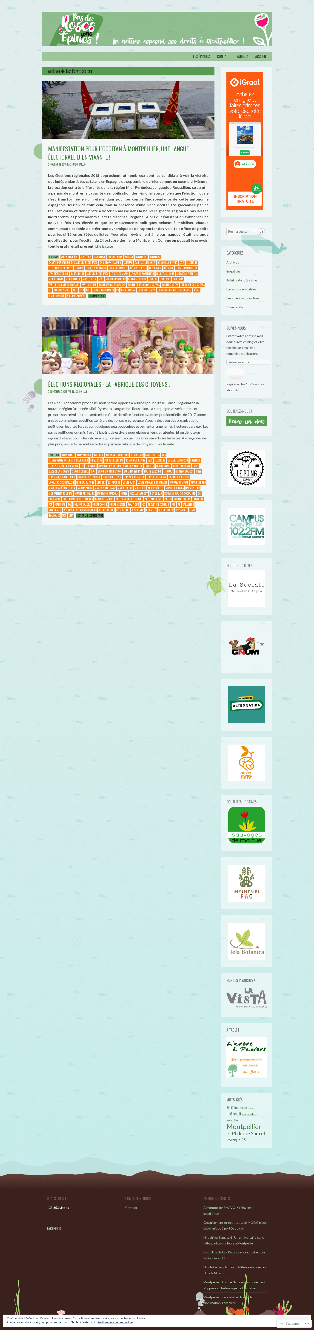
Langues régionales (97, 273)
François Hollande (96, 268)
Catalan (129, 257)
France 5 (149, 466)
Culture (127, 262)
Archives (53, 257)
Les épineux (201, 56)
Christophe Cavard (110, 262)
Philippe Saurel (62, 290)
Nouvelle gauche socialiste (179, 493)
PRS (173, 504)
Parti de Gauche (104, 499)
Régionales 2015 (146, 290)
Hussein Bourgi (184, 471)
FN (82, 466)
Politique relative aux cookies (115, 1322)
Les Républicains (165, 273)
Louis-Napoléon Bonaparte (152, 482)
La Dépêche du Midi (179, 477)
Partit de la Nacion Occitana (144, 285)
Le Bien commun (119, 273)
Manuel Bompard (179, 482)
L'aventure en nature (241, 289)
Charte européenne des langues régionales (73, 262)
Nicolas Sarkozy (139, 493)
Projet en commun (103, 290)
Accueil (260, 56)
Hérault (168, 268)
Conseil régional (113, 460)
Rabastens (188, 504)
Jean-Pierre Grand (59, 273)
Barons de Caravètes (117, 455)
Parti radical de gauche (112, 285)
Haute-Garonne (152, 471)
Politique (133, 504)
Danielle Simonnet (145, 262)
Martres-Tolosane (105, 488)
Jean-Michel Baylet (134, 477)
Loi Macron (114, 482)
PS (117, 290)
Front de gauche (118, 268)
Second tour (165, 510)
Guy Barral (155, 268)
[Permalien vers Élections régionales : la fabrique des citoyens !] (128, 372)
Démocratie (239, 1107)
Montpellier (89, 279)
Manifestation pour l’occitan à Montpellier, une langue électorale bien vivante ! (118, 152)
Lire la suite (106, 246)
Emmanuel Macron (178, 460)
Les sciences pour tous (243, 298)
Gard (195, 466)
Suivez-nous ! (237, 328)
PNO (75, 290)
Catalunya (154, 257)
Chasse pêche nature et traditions (68, 460)
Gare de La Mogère (59, 471)
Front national (181, 466)
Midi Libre (140, 488)
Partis (168, 499)
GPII (93, 471)
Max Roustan (125, 488)
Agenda (242, 56)
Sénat (197, 290)
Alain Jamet (68, 455)
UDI (64, 515)
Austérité (85, 257)
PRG (88, 290)
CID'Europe (96, 460)
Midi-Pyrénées (155, 488)
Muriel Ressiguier (116, 279)
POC (82, 290)
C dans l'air (137, 455)
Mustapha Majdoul (107, 493)
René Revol (137, 510)
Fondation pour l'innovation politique (120, 466)
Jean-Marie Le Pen (112, 477)
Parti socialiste (153, 499)
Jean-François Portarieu (62, 477)
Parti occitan (89, 285)
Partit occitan (170, 285)
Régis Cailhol (106, 510)
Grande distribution (109, 471)
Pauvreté (198, 499)
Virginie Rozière (76, 296)
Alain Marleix (84, 455)
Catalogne (141, 257)
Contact (223, 56)
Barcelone (99, 257)
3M (228, 1107)
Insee (198, 471)
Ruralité (151, 510)
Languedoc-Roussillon (61, 482)
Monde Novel (56, 279)
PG (50, 290)
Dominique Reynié (167, 262)
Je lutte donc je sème (241, 280)
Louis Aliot (129, 482)
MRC (101, 279)
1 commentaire (97, 296)
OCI (199, 493)
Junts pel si (77, 273)
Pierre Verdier (117, 504)
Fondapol (91, 466)
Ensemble (195, 460)
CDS (164, 455)
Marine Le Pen (198, 482)
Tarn (192, 510)
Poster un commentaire (89, 515)
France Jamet (163, 466)
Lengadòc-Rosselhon (142, 273)
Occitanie (165, 279)
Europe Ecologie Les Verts (63, 466)
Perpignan (60, 504)
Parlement (54, 499)
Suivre (235, 373)
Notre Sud (156, 493)
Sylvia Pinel (181, 510)
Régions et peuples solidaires (174, 290)
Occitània (178, 279)
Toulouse (54, 515)
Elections (191, 262)
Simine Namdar (57, 296)
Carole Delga (115, 257)
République (122, 510)
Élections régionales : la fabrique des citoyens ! (109, 384)
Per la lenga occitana (193, 285)
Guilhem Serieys (133, 471)
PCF (50, 504)
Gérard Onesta (138, 268)
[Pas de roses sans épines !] (157, 29)
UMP (71, 515)
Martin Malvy (84, 488)
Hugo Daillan (78, 164)
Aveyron (98, 455)
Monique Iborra (175, 488)
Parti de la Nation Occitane (64, 285)
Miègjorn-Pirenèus (187, 273)
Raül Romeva (128, 290)
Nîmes (124, 493)
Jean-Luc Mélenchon (186, 268)
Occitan (153, 279)
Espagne (79, 268)
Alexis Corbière (69, 257)
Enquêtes (54, 455)
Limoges (101, 482)
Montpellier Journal (60, 493)
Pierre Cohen (99, 504)
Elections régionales (60, 268)
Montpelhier (73, 279)
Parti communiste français (78, 499)
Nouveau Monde (137, 279)
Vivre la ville (234, 307)
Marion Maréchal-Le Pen (62, 488)
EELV (182, 262)
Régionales (55, 510)
